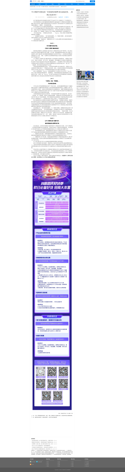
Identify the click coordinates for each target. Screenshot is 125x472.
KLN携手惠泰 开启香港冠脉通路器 (83, 17)
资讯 (78, 4)
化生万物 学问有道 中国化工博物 (82, 81)
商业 (65, 4)
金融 (52, 4)
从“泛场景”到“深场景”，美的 (81, 18)
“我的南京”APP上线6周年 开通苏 (82, 89)
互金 (73, 461)
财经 (40, 4)
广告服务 (87, 463)
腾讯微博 (40, 461)
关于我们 (87, 461)
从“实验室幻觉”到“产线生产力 (82, 23)
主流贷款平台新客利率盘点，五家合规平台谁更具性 (42, 447)
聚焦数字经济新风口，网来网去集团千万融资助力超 (42, 442)
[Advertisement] (52, 428)
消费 (85, 4)
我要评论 (67, 17)
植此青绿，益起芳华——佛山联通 (82, 15)
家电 (73, 466)
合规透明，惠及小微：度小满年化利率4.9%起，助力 (42, 443)
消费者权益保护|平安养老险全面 (82, 22)
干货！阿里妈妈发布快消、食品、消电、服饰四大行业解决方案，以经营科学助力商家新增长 (53, 415)
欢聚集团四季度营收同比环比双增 (82, 27)
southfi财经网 (68, 469)
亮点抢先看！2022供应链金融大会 (83, 91)
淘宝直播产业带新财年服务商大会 (82, 93)
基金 (73, 463)
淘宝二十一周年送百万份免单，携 (82, 88)
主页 (39, 1)
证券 (46, 4)
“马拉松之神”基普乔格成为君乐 (82, 13)
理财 (59, 4)
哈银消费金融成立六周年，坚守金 (82, 86)
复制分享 (61, 17)
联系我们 (87, 464)
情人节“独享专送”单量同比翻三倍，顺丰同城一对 (42, 448)
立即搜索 (92, 1)
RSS (33, 464)
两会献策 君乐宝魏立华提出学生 (82, 25)
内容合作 (87, 466)
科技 (42, 1)
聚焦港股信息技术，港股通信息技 (82, 20)
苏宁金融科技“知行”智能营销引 (82, 96)
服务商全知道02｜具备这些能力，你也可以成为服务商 (46, 417)
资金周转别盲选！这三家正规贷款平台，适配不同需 (42, 440)
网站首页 (33, 4)
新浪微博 (34, 461)
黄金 (73, 464)
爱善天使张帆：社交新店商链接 (82, 83)
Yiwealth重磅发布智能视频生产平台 (83, 84)
